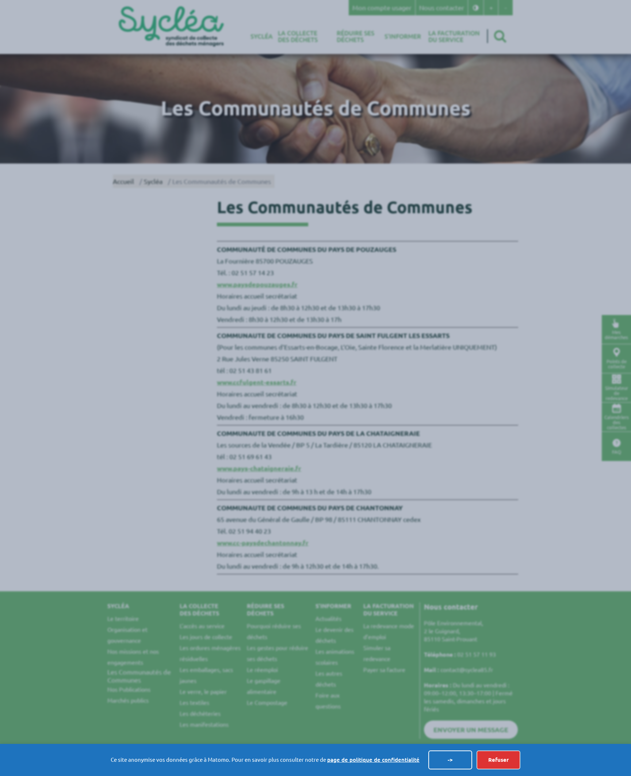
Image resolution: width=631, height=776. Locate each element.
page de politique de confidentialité (373, 760)
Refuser (498, 760)
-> (450, 760)
